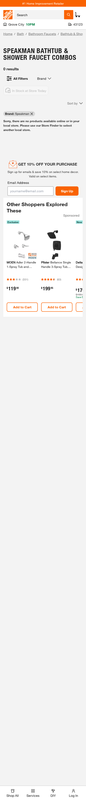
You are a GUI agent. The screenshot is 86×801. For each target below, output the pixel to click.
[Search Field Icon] (68, 14)
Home (8, 34)
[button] (75, 103)
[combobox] (39, 14)
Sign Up (67, 191)
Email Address (18, 183)
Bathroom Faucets (42, 34)
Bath (20, 34)
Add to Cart (22, 307)
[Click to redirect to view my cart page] (77, 14)
